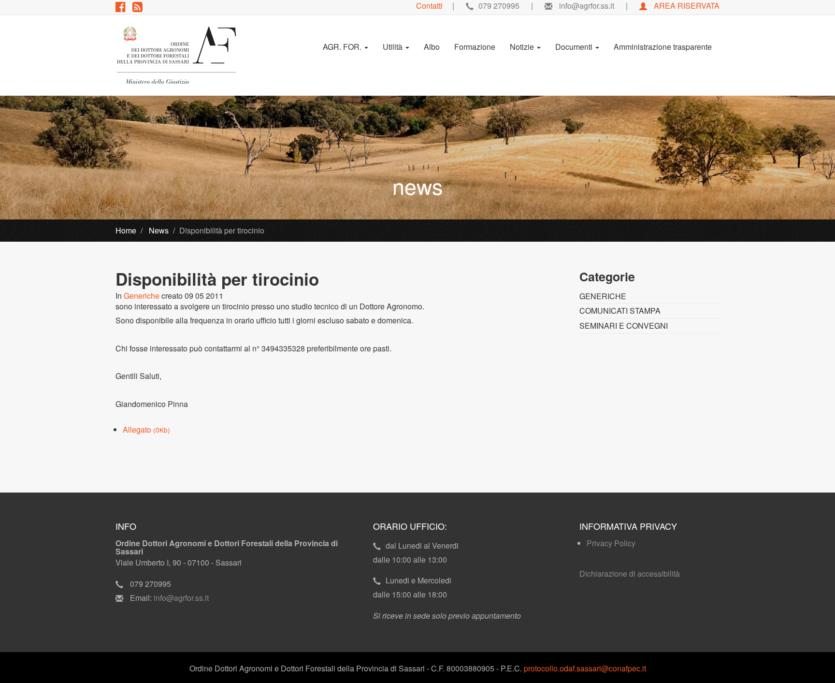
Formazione (474, 46)
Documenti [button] (574, 46)
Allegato (146, 429)
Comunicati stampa (620, 310)
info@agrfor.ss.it (181, 597)
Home (125, 230)
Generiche (141, 295)
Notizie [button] (523, 46)
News (158, 230)
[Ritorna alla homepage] (176, 55)
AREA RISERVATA (686, 5)
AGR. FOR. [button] (343, 46)
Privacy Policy (611, 543)
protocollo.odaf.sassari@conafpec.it (585, 668)
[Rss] (139, 8)
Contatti (429, 5)
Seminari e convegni (623, 325)
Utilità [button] (393, 46)
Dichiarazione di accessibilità (629, 573)
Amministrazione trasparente (663, 46)
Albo (432, 46)
